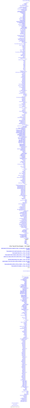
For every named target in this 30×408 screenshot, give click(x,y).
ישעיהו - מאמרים (24, 383)
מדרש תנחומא (23, 74)
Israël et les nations (24, 285)
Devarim (24, 16)
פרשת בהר (23, 363)
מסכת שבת (23, 75)
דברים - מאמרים (25, 372)
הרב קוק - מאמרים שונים (24, 401)
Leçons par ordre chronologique (21, 11)
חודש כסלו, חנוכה (23, 55)
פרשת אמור (23, 362)
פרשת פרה (25, 336)
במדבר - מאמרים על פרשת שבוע (21, 187)
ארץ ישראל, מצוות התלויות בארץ (21, 35)
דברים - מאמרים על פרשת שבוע (21, 188)
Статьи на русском (24, 146)
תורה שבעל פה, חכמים (24, 90)
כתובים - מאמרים (23, 194)
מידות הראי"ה (23, 205)
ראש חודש (23, 169)
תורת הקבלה (25, 390)
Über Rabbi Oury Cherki (23, 237)
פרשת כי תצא (23, 376)
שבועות (24, 48)
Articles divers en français (22, 136)
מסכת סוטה (23, 83)
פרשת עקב (23, 374)
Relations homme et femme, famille (20, 21)
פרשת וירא (23, 342)
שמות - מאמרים (25, 348)
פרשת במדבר (23, 365)
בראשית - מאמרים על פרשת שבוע (21, 185)
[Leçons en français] (21, 10)
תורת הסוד (23, 91)
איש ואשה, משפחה (22, 166)
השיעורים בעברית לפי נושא (23, 6)
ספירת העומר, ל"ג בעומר (22, 173)
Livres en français (24, 230)
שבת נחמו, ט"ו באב (22, 51)
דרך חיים (24, 105)
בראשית (24, 60)
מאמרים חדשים (25, 126)
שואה (24, 34)
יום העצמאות (23, 46)
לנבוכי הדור (23, 119)
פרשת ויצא (23, 344)
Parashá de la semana (22, 155)
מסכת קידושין (23, 84)
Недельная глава (23, 149)
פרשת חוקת (23, 368)
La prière (24, 19)
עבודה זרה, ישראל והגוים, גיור (23, 220)
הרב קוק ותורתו (26, 394)
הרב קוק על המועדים (22, 206)
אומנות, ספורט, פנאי (22, 40)
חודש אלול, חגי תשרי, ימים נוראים (21, 177)
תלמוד (26, 388)
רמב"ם (27, 392)
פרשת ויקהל (23, 355)
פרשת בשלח (23, 351)
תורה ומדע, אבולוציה (22, 30)
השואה (24, 164)
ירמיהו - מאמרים (23, 192)
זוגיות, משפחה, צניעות (22, 36)
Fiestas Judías (23, 156)
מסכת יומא (23, 77)
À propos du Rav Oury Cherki (23, 234)
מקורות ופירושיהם (24, 214)
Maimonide (23, 23)
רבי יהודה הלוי (25, 95)
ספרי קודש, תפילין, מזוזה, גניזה (23, 224)
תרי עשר (24, 68)
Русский (25, 242)
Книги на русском (24, 231)
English (26, 241)
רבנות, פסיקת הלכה (22, 92)
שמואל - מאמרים (23, 190)
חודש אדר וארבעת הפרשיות (21, 57)
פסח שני (24, 47)
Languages (26, 239)
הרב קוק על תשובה (22, 121)
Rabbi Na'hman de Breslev (21, 24)
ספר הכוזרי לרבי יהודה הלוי (23, 200)
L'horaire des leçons (22, 12)
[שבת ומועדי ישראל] (21, 42)
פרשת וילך (23, 378)
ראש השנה (23, 52)
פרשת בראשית (23, 340)
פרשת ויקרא (23, 357)
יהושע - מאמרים (23, 189)
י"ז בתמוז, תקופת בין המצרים (21, 175)
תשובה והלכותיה (23, 31)
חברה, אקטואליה (23, 32)
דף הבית (27, 2)
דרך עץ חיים (23, 110)
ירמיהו (24, 67)
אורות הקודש (23, 114)
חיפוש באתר (25, 3)
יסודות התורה (23, 159)
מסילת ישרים (23, 108)
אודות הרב (25, 233)
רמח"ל (26, 107)
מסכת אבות (23, 88)
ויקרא (24, 61)
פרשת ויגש (23, 347)
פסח (24, 44)
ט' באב (24, 50)
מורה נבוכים (23, 100)
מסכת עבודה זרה (23, 87)
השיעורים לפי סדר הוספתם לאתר (23, 7)
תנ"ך (26, 184)
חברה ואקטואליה (23, 161)
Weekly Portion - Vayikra (23, 292)
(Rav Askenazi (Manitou (22, 25)
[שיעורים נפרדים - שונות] (20, 28)
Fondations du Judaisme (22, 133)
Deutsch (26, 243)
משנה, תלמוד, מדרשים (24, 71)
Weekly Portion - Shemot (22, 140)
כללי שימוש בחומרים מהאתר (23, 5)
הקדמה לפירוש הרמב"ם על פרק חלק (20, 97)
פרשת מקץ (23, 346)
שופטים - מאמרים (24, 381)
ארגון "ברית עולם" (26, 238)
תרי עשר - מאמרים (24, 385)
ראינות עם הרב (23, 167)
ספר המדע (23, 98)
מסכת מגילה (23, 80)
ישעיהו (24, 66)
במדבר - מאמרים (24, 364)
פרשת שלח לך (23, 367)
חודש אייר (24, 45)
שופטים (24, 64)
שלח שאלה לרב (25, 211)
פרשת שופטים (23, 375)
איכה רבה (24, 73)
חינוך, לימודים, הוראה (24, 221)
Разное (24, 152)
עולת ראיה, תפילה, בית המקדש (21, 117)
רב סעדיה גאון (25, 94)
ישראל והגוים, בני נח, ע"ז (24, 315)
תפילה (26, 199)
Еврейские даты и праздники (21, 148)
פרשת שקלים (25, 334)
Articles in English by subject (21, 137)
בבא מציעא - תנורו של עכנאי (21, 85)
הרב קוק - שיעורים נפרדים (22, 123)
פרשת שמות (23, 349)
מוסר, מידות (23, 29)
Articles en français (24, 127)
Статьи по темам (23, 147)
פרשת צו (24, 358)
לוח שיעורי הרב (25, 8)
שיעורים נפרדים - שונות (24, 28)
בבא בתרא (23, 86)
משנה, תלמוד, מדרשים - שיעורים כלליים (20, 72)
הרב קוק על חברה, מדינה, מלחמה (21, 209)
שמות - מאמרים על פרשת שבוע (21, 186)
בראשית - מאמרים (24, 339)
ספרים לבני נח (25, 232)
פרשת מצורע (23, 360)
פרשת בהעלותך (23, 366)
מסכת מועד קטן (23, 81)
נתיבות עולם (23, 106)
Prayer (24, 143)
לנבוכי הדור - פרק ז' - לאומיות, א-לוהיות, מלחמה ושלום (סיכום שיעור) (17, 264)
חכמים (24, 197)
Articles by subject (24, 288)
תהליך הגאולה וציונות (22, 33)
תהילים (24, 69)
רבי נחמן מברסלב (24, 202)
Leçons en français (24, 10)
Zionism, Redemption (22, 144)
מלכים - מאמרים (23, 191)
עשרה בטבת (23, 181)
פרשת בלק (23, 369)
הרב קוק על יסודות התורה (22, 207)
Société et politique (22, 20)
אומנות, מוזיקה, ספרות (24, 227)
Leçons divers (23, 26)
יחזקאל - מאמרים (23, 193)
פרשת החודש (25, 337)
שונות (24, 168)
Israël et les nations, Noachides (21, 134)
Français (25, 240)
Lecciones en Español (24, 27)
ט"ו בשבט (24, 182)
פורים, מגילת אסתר (22, 58)
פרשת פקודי (23, 356)
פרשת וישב (23, 345)
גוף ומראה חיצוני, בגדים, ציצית (23, 222)
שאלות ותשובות (26, 210)
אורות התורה (23, 115)
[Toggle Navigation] (29, 1)
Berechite (24, 13)
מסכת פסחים (23, 76)
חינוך (24, 37)
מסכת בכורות (23, 89)
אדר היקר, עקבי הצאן (22, 116)
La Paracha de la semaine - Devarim (20, 132)
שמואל (24, 65)
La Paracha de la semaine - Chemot (20, 130)
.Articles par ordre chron (24, 279)
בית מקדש (25, 313)
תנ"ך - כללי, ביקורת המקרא (21, 59)
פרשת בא (24, 350)
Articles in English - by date (21, 138)
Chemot (24, 14)
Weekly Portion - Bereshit (22, 139)
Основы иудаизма (22, 150)
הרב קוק (26, 113)
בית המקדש (23, 162)
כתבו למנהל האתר (15, 404)
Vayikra (24, 15)
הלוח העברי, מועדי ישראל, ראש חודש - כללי (19, 43)
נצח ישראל (23, 104)
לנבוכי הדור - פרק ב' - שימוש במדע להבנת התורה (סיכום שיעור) (18, 251)
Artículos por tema (22, 154)
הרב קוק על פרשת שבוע (22, 120)
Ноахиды (24, 151)
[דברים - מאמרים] (22, 372)
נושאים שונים (23, 41)
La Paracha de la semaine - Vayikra (20, 131)
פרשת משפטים (23, 352)
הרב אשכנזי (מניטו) (24, 124)
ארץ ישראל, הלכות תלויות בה (23, 218)
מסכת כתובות (23, 82)
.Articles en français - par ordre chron (20, 128)
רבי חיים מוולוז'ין (25, 112)
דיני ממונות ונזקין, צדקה (24, 225)
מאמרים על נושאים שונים (23, 158)
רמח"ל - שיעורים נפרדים (22, 111)
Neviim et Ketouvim (22, 17)
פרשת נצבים (23, 377)
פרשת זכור (25, 335)
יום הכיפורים (23, 179)
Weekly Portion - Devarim (22, 142)
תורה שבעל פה (23, 198)
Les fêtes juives (23, 129)
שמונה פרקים (23, 96)
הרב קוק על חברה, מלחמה (23, 400)
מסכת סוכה (23, 78)
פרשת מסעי (23, 371)
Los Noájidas (23, 157)
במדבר (24, 62)
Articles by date (25, 289)
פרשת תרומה (23, 353)
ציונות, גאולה (25, 217)
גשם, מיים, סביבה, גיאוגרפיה (21, 39)
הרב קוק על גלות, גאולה (22, 208)
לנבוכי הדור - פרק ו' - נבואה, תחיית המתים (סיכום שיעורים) (19, 259)
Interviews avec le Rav (22, 135)
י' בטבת (24, 56)
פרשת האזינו (23, 379)
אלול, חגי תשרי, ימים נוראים (23, 328)
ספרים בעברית (25, 229)
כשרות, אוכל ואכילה (24, 223)
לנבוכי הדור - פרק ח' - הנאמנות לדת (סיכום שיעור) (20, 265)
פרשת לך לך (23, 341)
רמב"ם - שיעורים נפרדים (22, 101)
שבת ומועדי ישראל (24, 42)
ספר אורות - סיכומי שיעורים (21, 203)
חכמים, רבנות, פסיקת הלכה (23, 215)
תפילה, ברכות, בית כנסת (24, 216)
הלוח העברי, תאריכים (24, 226)
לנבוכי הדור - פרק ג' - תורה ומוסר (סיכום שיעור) (21, 252)
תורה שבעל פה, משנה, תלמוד (23, 195)
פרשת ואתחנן (23, 373)
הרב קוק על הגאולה (22, 122)
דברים (24, 63)
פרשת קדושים (23, 361)
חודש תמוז (24, 49)
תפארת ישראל (23, 103)
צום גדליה (24, 53)
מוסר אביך (23, 118)
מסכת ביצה (23, 79)
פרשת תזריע (23, 359)
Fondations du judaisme (22, 18)
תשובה (24, 160)
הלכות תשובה (23, 99)
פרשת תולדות (23, 343)
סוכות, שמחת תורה (24, 331)
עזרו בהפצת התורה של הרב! (26, 270)
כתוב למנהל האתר (24, 4)
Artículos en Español (24, 153)
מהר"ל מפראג (25, 102)
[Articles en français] (21, 127)
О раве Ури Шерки (24, 235)
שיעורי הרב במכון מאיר (24, 9)
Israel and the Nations (22, 145)
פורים (24, 183)
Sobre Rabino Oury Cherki (23, 236)
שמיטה (24, 163)
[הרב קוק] (24, 113)
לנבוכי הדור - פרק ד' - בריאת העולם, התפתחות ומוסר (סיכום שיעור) (17, 254)
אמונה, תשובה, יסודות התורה (23, 213)
